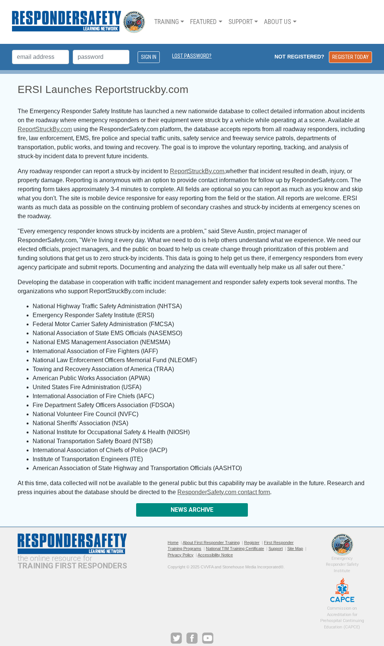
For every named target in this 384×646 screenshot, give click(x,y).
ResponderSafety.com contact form (223, 492)
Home (173, 542)
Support (275, 548)
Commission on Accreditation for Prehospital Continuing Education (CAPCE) (342, 590)
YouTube (208, 638)
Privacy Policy (181, 555)
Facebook (192, 638)
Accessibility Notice (215, 555)
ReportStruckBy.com (45, 129)
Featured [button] (203, 21)
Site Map (295, 548)
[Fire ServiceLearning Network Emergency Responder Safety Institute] (78, 22)
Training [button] (166, 21)
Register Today (350, 57)
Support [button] (240, 21)
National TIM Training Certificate (235, 548)
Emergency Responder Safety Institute (342, 545)
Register (252, 542)
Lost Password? (192, 56)
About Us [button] (277, 21)
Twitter (176, 638)
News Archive (192, 509)
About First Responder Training (211, 542)
